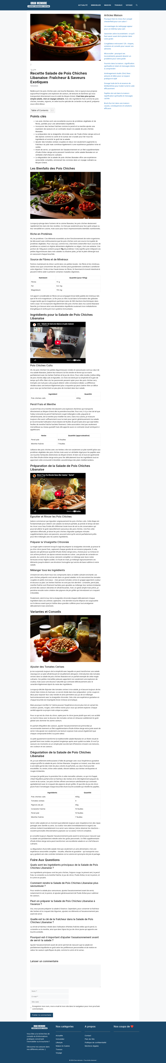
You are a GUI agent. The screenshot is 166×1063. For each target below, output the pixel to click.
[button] (136, 5)
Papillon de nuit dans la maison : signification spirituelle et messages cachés (118, 96)
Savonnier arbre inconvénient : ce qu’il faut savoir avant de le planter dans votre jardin (119, 36)
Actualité (83, 5)
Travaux (118, 5)
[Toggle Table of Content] (51, 110)
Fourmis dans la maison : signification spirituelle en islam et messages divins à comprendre (119, 66)
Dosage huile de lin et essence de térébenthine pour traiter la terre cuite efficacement (119, 86)
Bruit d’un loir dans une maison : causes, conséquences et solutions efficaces (118, 106)
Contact (88, 1036)
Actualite (59, 1036)
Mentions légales (92, 1046)
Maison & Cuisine (63, 1046)
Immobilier (96, 5)
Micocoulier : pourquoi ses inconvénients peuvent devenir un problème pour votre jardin (117, 56)
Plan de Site (89, 1039)
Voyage (129, 5)
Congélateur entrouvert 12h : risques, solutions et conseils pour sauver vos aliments (119, 46)
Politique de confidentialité (95, 1042)
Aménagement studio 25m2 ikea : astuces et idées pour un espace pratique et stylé (117, 76)
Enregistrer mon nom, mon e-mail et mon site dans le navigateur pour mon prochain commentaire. (66, 1007)
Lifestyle (59, 1042)
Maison (107, 5)
